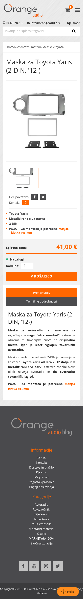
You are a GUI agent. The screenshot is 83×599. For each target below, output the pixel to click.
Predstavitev (41, 293)
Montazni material (30, 47)
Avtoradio (41, 504)
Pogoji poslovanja (41, 487)
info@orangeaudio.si (45, 23)
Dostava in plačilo (41, 467)
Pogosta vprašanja (41, 482)
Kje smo (41, 472)
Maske (48, 47)
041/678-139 (15, 23)
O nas (41, 458)
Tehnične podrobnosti (41, 301)
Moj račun (41, 477)
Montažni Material (41, 529)
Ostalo (41, 534)
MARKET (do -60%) (41, 538)
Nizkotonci (41, 519)
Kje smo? (73, 23)
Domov (11, 47)
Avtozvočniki (41, 509)
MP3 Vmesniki (42, 524)
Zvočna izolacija (42, 543)
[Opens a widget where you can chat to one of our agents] (68, 592)
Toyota (59, 47)
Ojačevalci (41, 514)
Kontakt (41, 462)
